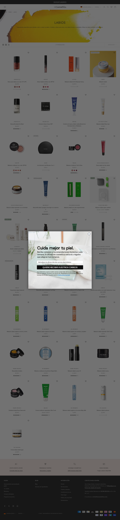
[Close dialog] (89, 234)
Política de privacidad (64, 275)
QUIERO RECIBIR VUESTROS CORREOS (60, 267)
